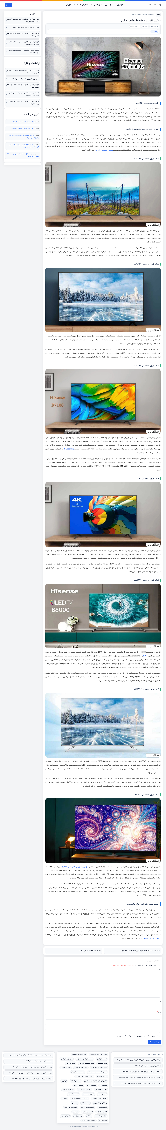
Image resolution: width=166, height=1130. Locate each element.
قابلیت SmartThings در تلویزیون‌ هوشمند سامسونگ (139, 951)
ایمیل (159, 1012)
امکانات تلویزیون (102, 1059)
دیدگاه (159, 970)
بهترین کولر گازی (102, 1076)
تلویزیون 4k (103, 1085)
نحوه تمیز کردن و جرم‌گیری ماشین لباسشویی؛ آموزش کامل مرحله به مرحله (23, 20)
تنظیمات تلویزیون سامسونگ (79, 1098)
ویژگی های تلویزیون (101, 1116)
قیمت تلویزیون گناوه (70, 1107)
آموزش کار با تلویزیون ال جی (98, 1054)
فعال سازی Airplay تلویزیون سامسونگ (23, 122)
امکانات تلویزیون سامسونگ (84, 1059)
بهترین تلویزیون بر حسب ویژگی (97, 1072)
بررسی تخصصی (102, 1063)
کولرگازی (88, 1116)
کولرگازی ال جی (77, 1116)
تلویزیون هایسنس (88, 1094)
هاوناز (37, 135)
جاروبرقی (64, 1098)
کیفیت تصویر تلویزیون (88, 1121)
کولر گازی (108, 5)
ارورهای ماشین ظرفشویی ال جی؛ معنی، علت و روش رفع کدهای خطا (23, 51)
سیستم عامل (85, 1103)
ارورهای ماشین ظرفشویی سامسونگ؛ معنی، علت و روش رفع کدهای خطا (24, 43)
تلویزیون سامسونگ (68, 1090)
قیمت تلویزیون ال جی (87, 1107)
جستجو (8, 5)
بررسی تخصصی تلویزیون (86, 1063)
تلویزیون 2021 (91, 1085)
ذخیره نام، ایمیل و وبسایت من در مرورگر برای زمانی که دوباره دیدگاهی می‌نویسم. (139, 1036)
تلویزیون (120, 5)
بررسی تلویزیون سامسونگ (99, 1068)
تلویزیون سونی (102, 1094)
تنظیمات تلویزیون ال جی (99, 1098)
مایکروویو (75, 1112)
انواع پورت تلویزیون (66, 1059)
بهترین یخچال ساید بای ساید (84, 1076)
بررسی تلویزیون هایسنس (150, 938)
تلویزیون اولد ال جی (101, 1090)
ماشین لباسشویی (87, 1112)
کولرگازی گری (103, 1121)
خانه (158, 15)
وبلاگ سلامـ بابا (155, 4)
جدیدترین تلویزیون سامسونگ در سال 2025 (25, 28)
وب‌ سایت (158, 1022)
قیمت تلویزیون (102, 1107)
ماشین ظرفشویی (102, 1112)
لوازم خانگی (98, 5)
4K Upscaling (68, 449)
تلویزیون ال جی (78, 1085)
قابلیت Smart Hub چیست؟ (90, 951)
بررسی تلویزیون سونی (80, 1068)
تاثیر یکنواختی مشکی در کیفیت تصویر (95, 1081)
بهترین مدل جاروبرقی (77, 1072)
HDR (145, 656)
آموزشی (68, 5)
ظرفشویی (75, 1103)
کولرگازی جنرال (65, 1116)
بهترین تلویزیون (65, 1068)
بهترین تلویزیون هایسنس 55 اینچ (75, 867)
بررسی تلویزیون (70, 1063)
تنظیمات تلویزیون (73, 1094)
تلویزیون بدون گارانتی (84, 1090)
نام (160, 1001)
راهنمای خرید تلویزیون (100, 1103)
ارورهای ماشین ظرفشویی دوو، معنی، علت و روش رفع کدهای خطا (23, 35)
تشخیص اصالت (82, 5)
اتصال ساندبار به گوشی (79, 1054)
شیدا (37, 122)
